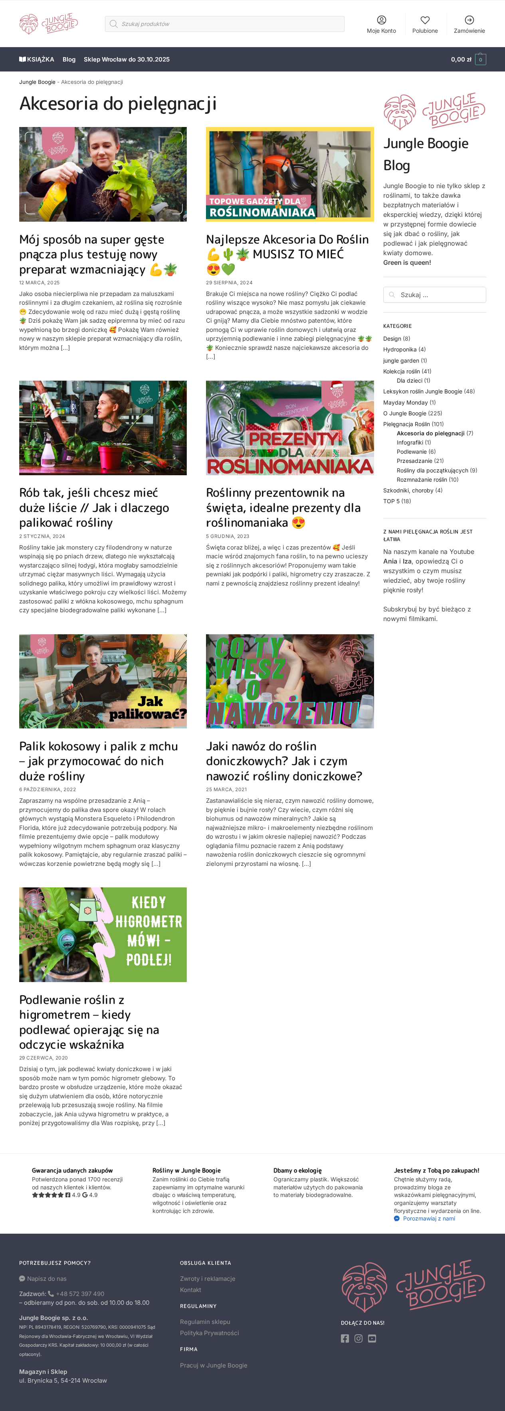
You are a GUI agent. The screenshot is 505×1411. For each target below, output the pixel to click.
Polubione (425, 30)
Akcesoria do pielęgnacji (431, 433)
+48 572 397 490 (80, 1294)
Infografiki (410, 442)
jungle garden (401, 360)
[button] (468, 59)
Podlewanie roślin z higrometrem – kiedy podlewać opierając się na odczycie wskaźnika (89, 1022)
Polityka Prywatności (209, 1333)
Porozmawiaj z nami (428, 1218)
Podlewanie (412, 451)
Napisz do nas (47, 1278)
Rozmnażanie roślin (422, 479)
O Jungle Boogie (404, 413)
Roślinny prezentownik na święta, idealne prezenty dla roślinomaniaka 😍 (283, 507)
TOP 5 (391, 501)
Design (392, 338)
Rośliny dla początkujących (432, 470)
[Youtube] (372, 1338)
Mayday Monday (405, 402)
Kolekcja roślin (401, 371)
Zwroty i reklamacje (208, 1278)
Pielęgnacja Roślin (406, 424)
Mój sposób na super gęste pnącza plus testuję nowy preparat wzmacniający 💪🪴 (98, 254)
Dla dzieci (409, 380)
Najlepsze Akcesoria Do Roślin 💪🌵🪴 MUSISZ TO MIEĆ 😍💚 (287, 254)
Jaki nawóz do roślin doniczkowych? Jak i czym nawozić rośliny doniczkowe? (284, 761)
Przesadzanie (414, 460)
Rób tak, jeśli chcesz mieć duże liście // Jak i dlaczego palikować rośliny (94, 507)
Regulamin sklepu (205, 1322)
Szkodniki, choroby (408, 490)
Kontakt (190, 1290)
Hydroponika (400, 349)
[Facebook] (345, 1338)
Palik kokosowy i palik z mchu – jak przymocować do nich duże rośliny (98, 761)
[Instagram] (358, 1338)
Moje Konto (381, 30)
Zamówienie (469, 30)
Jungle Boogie (37, 82)
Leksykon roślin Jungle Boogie (422, 391)
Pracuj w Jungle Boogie (214, 1365)
